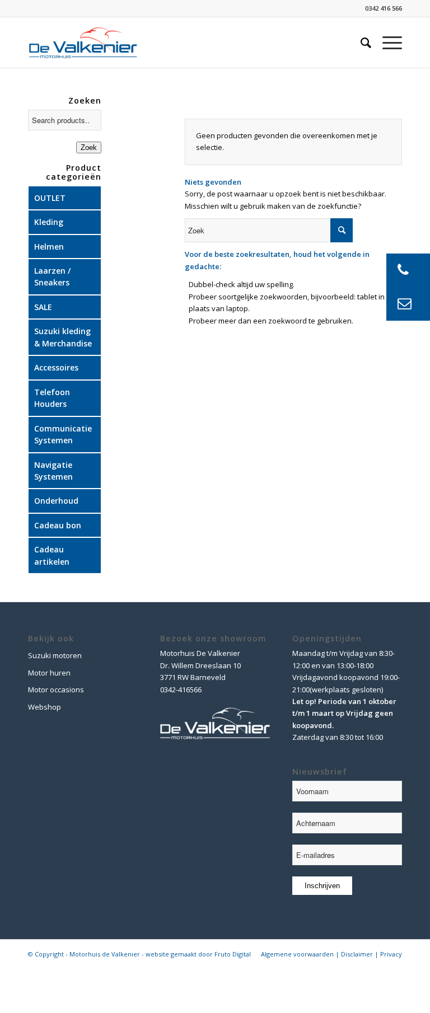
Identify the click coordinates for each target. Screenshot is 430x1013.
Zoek (89, 147)
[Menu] (386, 42)
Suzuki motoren (55, 655)
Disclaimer (357, 954)
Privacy (391, 954)
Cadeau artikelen (51, 555)
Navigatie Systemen (53, 470)
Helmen (49, 246)
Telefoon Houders (52, 398)
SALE (43, 307)
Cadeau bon (57, 525)
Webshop (44, 707)
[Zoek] (360, 42)
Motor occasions (56, 689)
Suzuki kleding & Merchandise (63, 337)
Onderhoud (56, 500)
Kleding (48, 222)
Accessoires (56, 367)
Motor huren (49, 673)
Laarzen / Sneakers (52, 276)
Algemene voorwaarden (297, 954)
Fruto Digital (232, 954)
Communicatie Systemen (63, 434)
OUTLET (50, 198)
